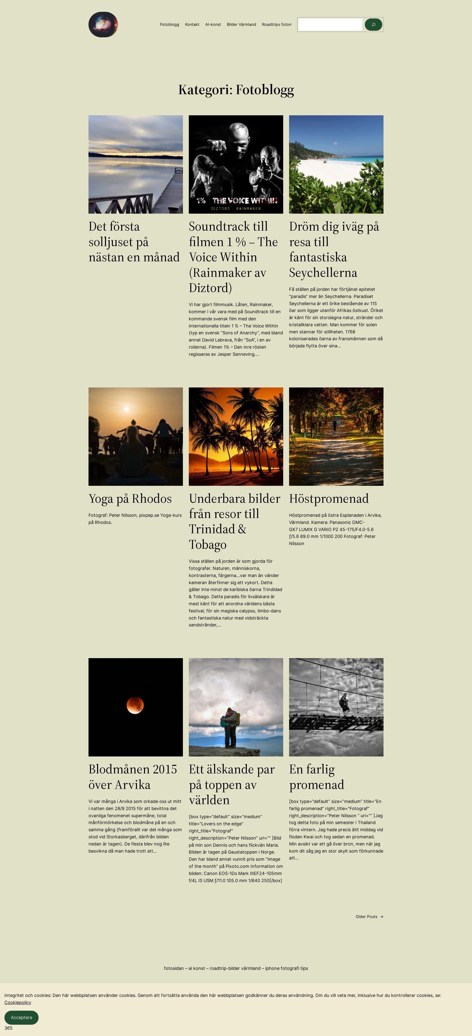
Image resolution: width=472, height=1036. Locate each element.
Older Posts (370, 916)
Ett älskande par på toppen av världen (232, 784)
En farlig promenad (316, 776)
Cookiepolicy (17, 1002)
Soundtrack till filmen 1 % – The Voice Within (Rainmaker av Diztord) (233, 257)
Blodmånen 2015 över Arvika (132, 776)
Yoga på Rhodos (130, 498)
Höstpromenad (329, 498)
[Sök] (373, 24)
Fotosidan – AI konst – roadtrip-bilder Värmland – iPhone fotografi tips (236, 968)
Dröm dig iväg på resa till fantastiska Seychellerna (334, 249)
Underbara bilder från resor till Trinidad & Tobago (234, 521)
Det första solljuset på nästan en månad (134, 242)
